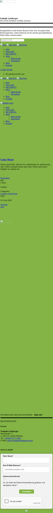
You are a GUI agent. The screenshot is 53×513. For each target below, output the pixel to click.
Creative (4, 194)
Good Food (12, 194)
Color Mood (7, 159)
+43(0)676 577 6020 (12, 438)
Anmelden (26, 491)
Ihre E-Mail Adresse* (12, 465)
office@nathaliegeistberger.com (20, 440)
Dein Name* (8, 456)
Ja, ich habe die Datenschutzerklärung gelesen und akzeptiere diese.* (24, 484)
